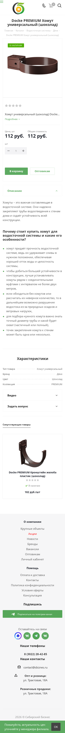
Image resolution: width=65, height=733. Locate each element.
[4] (17, 105)
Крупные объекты (32, 528)
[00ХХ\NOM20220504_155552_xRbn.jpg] (32, 65)
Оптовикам (42, 171)
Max (18, 635)
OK (56, 727)
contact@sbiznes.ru (35, 667)
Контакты (32, 580)
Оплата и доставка (32, 575)
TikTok (45, 635)
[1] (6, 105)
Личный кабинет (32, 559)
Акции (32, 534)
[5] (20, 105)
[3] (13, 105)
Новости (32, 539)
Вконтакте (27, 635)
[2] (10, 105)
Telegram (36, 635)
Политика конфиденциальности (32, 585)
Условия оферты (33, 590)
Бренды (32, 544)
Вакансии (32, 549)
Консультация (32, 595)
